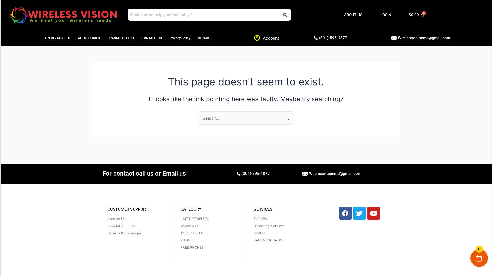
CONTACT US (151, 38)
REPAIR (203, 38)
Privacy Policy (180, 38)
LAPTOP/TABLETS (56, 38)
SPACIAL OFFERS (121, 38)
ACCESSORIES (89, 38)
